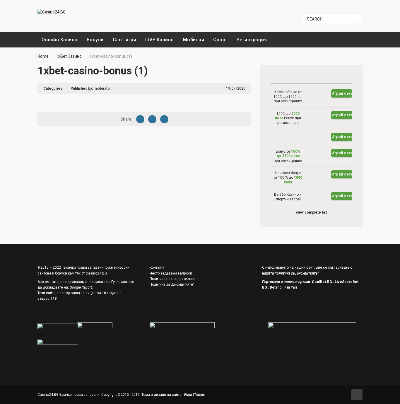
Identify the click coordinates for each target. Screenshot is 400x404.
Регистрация (252, 39)
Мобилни (193, 39)
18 (55, 298)
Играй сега (341, 93)
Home (43, 56)
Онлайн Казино (60, 39)
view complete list (311, 212)
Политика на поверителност (173, 279)
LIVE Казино (159, 39)
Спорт (220, 39)
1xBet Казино (69, 56)
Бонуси (95, 39)
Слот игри (124, 39)
